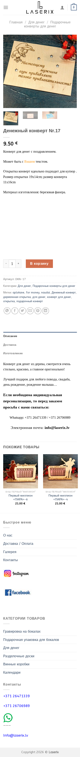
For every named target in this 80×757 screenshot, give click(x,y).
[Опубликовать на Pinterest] (37, 310)
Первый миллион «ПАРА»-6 (21, 497)
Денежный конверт (64, 292)
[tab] (40, 336)
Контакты (10, 560)
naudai (45, 292)
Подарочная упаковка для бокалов (31, 640)
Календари (11, 672)
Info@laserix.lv (15, 735)
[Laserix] (40, 7)
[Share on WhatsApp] (7, 310)
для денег (38, 297)
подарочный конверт (29, 301)
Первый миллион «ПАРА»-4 (60, 497)
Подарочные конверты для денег (47, 24)
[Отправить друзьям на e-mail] (30, 310)
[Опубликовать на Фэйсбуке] (14, 310)
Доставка (9, 344)
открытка (9, 301)
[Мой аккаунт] (62, 7)
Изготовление (13, 353)
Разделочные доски (18, 656)
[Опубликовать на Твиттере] (22, 310)
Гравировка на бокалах (22, 631)
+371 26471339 (16, 696)
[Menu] (5, 7)
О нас (7, 535)
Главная (16, 22)
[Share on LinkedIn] (45, 310)
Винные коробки (16, 664)
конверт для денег (59, 297)
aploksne (18, 292)
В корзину (39, 264)
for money (32, 292)
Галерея (9, 552)
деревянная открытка (17, 297)
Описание (10, 336)
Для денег (36, 22)
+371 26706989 (16, 706)
